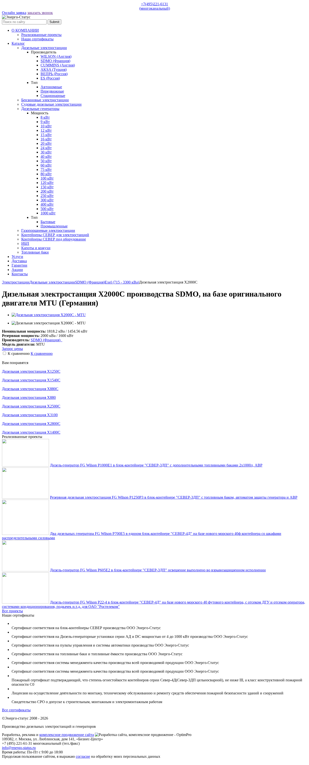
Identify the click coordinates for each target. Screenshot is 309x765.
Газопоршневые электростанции (48, 230)
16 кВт (46, 139)
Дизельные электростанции (44, 48)
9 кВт (45, 122)
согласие (83, 756)
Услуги (17, 257)
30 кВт (46, 152)
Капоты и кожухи (35, 248)
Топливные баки (35, 252)
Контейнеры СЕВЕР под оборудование (53, 239)
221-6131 (154, 6)
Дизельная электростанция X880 (29, 397)
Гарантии (19, 265)
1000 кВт (48, 213)
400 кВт (47, 204)
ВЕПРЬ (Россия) (54, 74)
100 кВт (47, 178)
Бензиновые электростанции (45, 100)
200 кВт (47, 191)
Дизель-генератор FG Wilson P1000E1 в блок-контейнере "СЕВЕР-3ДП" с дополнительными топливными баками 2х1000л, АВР (156, 465)
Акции (17, 270)
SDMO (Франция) (55, 61)
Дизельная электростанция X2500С (31, 406)
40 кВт (46, 156)
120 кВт (47, 183)
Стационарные (53, 96)
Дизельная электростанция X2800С (31, 424)
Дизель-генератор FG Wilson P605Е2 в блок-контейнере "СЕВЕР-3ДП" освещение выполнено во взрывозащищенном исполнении (158, 570)
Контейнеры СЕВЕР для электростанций (55, 235)
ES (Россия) (50, 78)
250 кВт (47, 196)
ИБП (25, 243)
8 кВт (45, 117)
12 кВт (46, 130)
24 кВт (46, 148)
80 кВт (46, 174)
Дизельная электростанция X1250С (31, 371)
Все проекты (12, 611)
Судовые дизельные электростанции (51, 104)
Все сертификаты (16, 710)
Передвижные (52, 91)
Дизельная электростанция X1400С (31, 432)
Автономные (51, 87)
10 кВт (46, 126)
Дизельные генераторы (40, 109)
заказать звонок (40, 13)
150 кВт (47, 187)
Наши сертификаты (37, 39)
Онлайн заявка (14, 13)
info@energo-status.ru (19, 748)
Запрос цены (12, 349)
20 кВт (46, 143)
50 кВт (46, 161)
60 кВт (46, 165)
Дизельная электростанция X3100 (30, 415)
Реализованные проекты (41, 35)
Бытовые (48, 222)
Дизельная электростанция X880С (30, 389)
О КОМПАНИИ (25, 30)
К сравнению (42, 353)
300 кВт (47, 200)
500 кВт (47, 209)
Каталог (18, 43)
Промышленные (54, 226)
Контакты (20, 274)
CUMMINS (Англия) (58, 65)
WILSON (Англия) (56, 56)
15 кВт (46, 135)
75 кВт (46, 170)
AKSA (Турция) (54, 69)
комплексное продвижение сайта (66, 735)
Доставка (19, 261)
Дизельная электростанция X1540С (31, 380)
